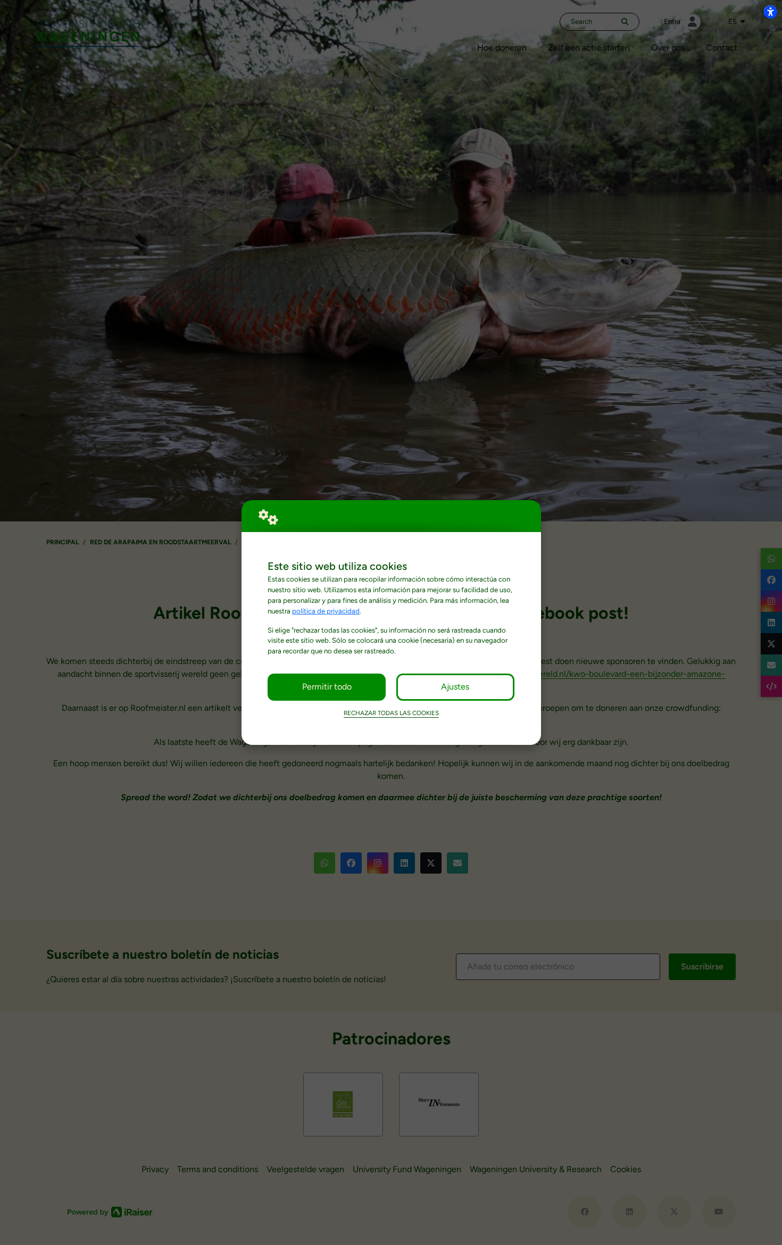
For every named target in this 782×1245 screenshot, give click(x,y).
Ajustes (455, 687)
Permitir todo (327, 687)
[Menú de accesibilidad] (770, 11)
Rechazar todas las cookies (391, 713)
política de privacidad (326, 611)
